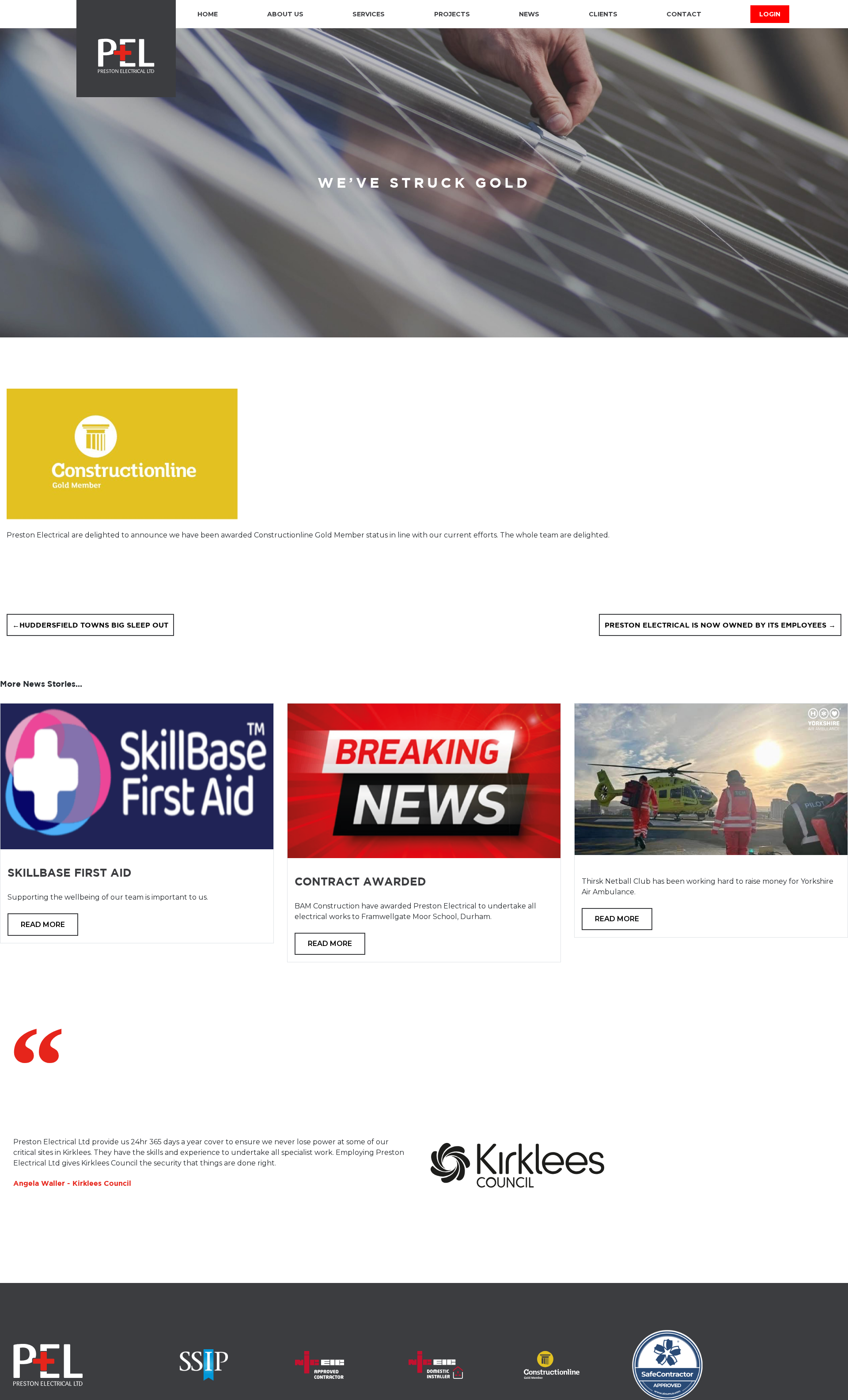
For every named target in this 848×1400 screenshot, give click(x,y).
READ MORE (43, 924)
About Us (285, 14)
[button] (24, 1270)
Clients (603, 14)
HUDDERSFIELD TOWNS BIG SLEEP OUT (93, 625)
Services (368, 14)
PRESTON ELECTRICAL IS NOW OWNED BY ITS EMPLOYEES (715, 625)
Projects (452, 14)
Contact (683, 14)
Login (769, 14)
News (529, 14)
